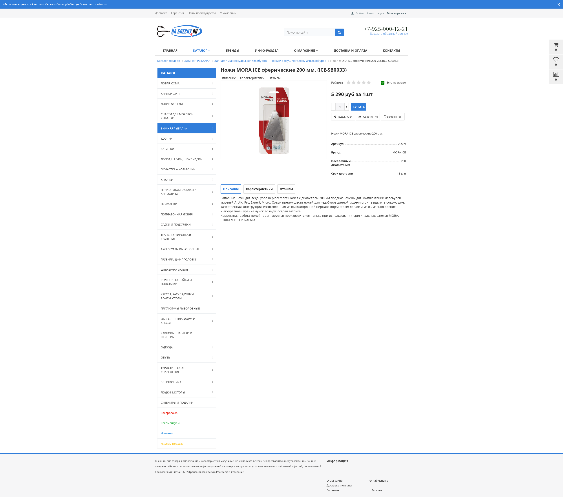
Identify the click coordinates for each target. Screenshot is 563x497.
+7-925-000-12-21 (386, 28)
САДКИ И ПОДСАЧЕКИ (176, 224)
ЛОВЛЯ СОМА (170, 83)
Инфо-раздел (266, 50)
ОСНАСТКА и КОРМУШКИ (178, 169)
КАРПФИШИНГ (171, 94)
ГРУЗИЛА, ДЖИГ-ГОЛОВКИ (179, 259)
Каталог (200, 50)
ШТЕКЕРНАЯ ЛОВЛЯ (174, 269)
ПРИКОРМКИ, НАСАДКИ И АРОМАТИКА (179, 192)
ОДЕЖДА (167, 347)
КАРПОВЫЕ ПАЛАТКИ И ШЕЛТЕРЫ (176, 335)
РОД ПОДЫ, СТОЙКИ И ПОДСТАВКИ (176, 282)
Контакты (391, 50)
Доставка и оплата (350, 50)
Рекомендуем (170, 423)
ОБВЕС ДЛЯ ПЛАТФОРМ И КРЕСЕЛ (178, 321)
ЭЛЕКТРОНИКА (171, 382)
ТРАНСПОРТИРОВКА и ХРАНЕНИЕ (176, 237)
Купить (359, 107)
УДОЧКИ (166, 138)
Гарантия (177, 13)
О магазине (304, 50)
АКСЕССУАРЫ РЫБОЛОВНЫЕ (180, 249)
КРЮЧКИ (167, 180)
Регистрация (375, 13)
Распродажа (169, 413)
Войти (360, 13)
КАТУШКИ (167, 149)
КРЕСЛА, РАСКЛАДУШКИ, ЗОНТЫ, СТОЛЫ (177, 296)
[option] (274, 120)
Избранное (394, 116)
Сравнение (370, 116)
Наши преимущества (202, 13)
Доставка (161, 13)
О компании (228, 13)
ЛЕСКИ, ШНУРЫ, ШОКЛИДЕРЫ (181, 159)
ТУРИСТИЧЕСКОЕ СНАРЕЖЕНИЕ (172, 370)
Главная (170, 50)
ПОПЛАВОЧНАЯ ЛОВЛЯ (177, 214)
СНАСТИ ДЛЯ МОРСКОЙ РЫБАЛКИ (177, 116)
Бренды (232, 50)
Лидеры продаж (172, 444)
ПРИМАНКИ (169, 204)
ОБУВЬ (165, 357)
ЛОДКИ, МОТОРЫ (173, 392)
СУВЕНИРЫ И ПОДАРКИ (177, 402)
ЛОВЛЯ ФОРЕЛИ (172, 104)
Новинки (167, 433)
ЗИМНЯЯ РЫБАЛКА (174, 128)
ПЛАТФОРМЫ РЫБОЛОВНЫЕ (180, 308)
